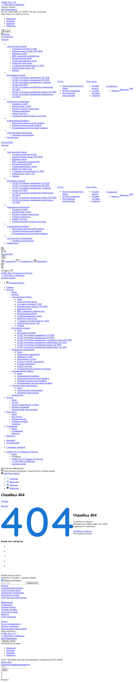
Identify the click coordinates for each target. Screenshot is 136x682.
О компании (17, 431)
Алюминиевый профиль (28, 376)
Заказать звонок (8, 278)
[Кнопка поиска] (3, 257)
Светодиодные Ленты (27, 302)
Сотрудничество (8, 617)
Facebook (10, 21)
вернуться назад (84, 533)
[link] (7, 37)
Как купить (17, 417)
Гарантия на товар (9, 612)
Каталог (15, 294)
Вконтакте (11, 19)
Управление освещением (28, 354)
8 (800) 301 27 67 (8, 2)
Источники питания (26, 333)
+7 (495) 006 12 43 (12, 4)
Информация (7, 602)
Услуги (15, 402)
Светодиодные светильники (30, 390)
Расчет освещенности (11, 624)
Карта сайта (6, 662)
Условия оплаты (8, 607)
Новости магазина (12, 580)
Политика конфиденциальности (15, 664)
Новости (5, 614)
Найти (4, 670)
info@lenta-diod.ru (9, 9)
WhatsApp (10, 26)
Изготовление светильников (14, 629)
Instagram (10, 23)
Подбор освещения (9, 626)
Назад (14, 292)
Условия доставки (9, 609)
